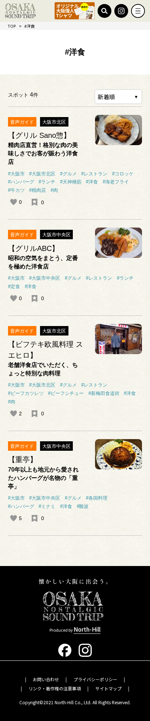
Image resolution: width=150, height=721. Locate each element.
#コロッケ (123, 174)
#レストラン (94, 174)
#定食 (14, 286)
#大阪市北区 (42, 174)
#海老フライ (116, 182)
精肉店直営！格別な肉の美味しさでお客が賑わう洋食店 (43, 153)
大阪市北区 (54, 122)
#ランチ (47, 182)
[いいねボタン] (13, 202)
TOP (12, 26)
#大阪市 (16, 174)
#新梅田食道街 (103, 393)
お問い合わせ (46, 679)
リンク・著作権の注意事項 (54, 688)
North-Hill (87, 629)
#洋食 (92, 182)
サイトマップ (108, 688)
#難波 (83, 506)
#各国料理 (96, 498)
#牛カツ (16, 190)
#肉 (54, 190)
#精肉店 (37, 190)
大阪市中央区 (56, 234)
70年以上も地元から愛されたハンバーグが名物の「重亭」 (43, 477)
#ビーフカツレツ (26, 393)
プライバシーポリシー (95, 679)
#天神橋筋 (71, 182)
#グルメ (68, 174)
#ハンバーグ (21, 182)
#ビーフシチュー (66, 393)
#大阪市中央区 (44, 278)
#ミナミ (47, 506)
